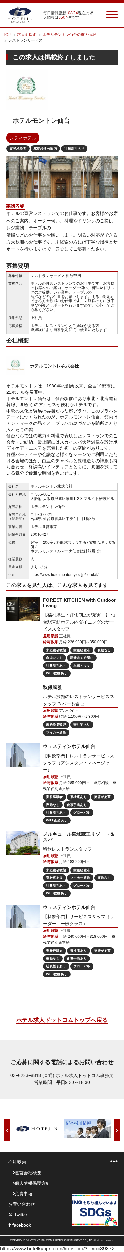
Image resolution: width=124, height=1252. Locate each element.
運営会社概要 (28, 1172)
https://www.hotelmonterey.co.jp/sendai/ (64, 575)
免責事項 (23, 1193)
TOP (7, 34)
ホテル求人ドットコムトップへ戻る (62, 1020)
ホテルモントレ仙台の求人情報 (69, 34)
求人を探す (26, 34)
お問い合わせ (21, 1204)
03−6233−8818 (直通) (32, 1075)
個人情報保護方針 (32, 1183)
